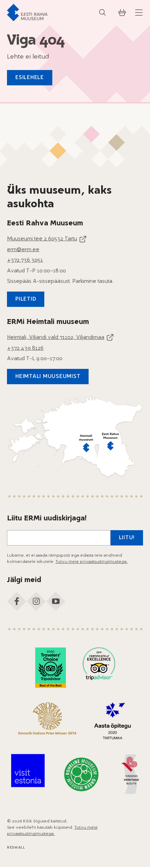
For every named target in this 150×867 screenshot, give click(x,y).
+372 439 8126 (25, 348)
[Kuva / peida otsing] (102, 12)
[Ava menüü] (139, 13)
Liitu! (127, 538)
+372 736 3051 (25, 260)
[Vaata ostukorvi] (122, 12)
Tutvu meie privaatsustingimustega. (91, 562)
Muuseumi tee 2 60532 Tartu (42, 239)
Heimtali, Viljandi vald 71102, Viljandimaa (55, 337)
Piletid (25, 299)
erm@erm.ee (23, 250)
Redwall (16, 847)
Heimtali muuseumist (47, 376)
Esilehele (29, 77)
